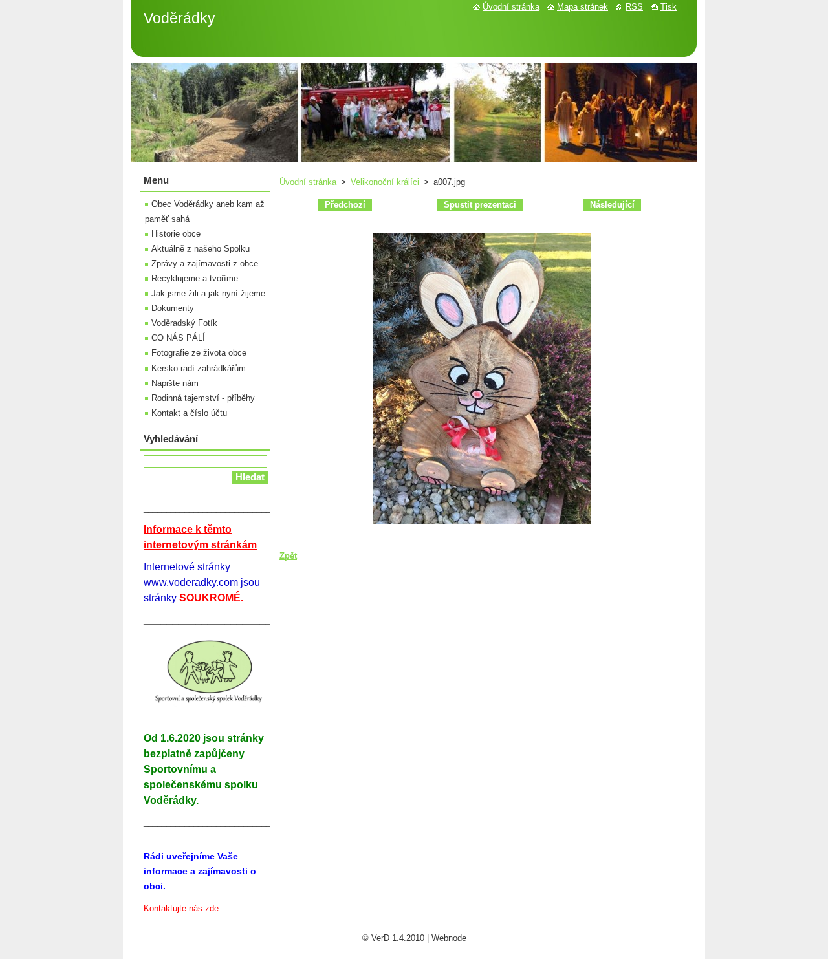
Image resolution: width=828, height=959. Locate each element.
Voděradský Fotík (184, 323)
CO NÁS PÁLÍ (178, 338)
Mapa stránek (582, 7)
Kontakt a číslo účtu (189, 413)
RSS (634, 7)
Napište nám (175, 383)
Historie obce (176, 234)
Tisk (668, 7)
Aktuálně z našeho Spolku (200, 248)
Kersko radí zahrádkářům (198, 368)
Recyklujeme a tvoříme (194, 278)
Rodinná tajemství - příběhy (203, 398)
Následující (612, 205)
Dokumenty (172, 308)
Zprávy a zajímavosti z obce (204, 263)
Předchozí (345, 205)
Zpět (288, 556)
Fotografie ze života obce (198, 353)
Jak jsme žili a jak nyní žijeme (208, 293)
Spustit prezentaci (480, 205)
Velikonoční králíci (385, 182)
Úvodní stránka (307, 182)
